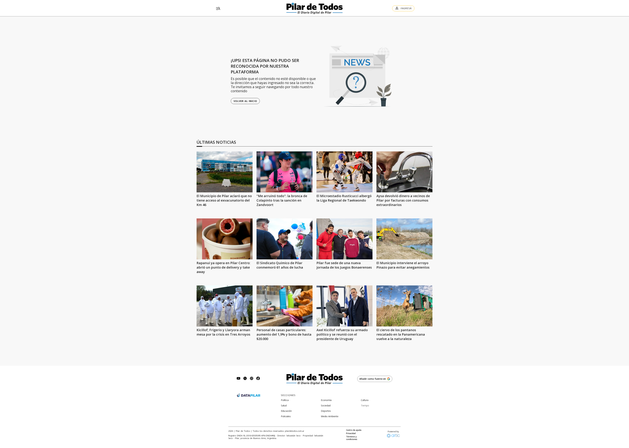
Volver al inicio (245, 101)
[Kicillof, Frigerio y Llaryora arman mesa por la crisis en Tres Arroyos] (225, 305)
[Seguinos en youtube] (238, 379)
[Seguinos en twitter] (245, 379)
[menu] (246, 8)
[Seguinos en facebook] (258, 379)
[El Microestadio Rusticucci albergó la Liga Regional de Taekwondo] (344, 171)
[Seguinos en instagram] (251, 379)
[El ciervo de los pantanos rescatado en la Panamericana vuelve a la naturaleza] (404, 305)
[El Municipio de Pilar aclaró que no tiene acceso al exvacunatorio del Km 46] (225, 171)
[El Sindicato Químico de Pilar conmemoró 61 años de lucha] (285, 238)
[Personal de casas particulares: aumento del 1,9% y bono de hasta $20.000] (285, 305)
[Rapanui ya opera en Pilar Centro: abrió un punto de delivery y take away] (225, 238)
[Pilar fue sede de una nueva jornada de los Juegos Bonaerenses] (344, 238)
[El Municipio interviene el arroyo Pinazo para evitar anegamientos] (404, 238)
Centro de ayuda (353, 430)
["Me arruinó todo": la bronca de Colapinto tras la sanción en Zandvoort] (285, 171)
